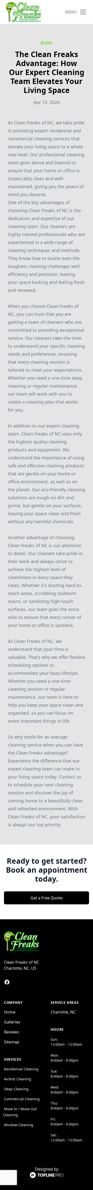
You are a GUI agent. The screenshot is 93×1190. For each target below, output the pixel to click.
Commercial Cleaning (22, 1099)
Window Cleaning (18, 1124)
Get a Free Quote (46, 898)
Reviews (11, 1032)
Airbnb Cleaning (17, 1079)
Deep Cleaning (16, 1089)
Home (9, 1012)
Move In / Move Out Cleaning (20, 1111)
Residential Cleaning (21, 1069)
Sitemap (11, 1042)
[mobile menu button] (83, 12)
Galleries (12, 1022)
